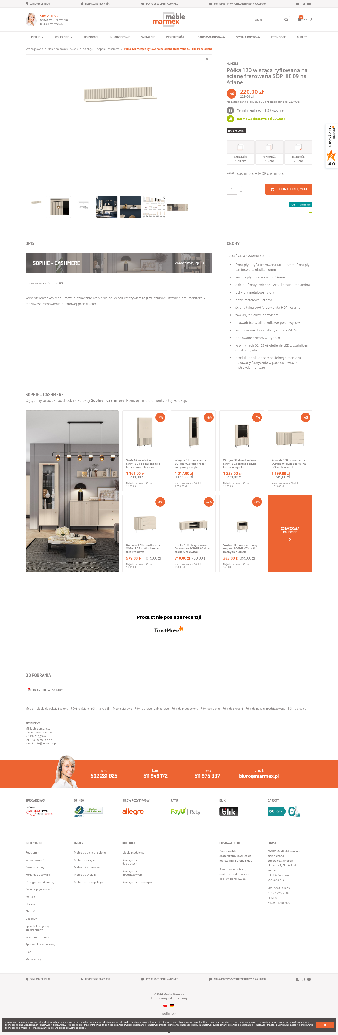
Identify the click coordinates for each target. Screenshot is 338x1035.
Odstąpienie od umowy (40, 882)
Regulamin (32, 852)
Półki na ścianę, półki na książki (90, 708)
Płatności (31, 911)
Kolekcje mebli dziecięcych (131, 861)
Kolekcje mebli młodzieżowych (132, 873)
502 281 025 (49, 16)
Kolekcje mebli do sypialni (138, 882)
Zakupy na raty (35, 867)
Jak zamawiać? (35, 860)
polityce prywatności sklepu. (72, 1028)
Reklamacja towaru (38, 875)
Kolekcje (88, 49)
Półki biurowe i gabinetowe (152, 708)
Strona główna (34, 49)
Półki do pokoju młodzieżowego (265, 708)
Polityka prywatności (39, 889)
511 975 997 (62, 20)
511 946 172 (46, 20)
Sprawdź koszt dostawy (40, 944)
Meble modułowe (133, 852)
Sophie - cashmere (108, 49)
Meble (30, 708)
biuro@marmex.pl (51, 24)
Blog (28, 952)
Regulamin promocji (38, 937)
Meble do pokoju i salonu (63, 49)
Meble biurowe (122, 708)
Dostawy (31, 919)
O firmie (31, 904)
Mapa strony (34, 959)
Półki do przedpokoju (185, 708)
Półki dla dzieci (297, 708)
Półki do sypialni (233, 708)
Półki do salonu (210, 708)
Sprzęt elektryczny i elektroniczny (38, 928)
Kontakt (30, 897)
